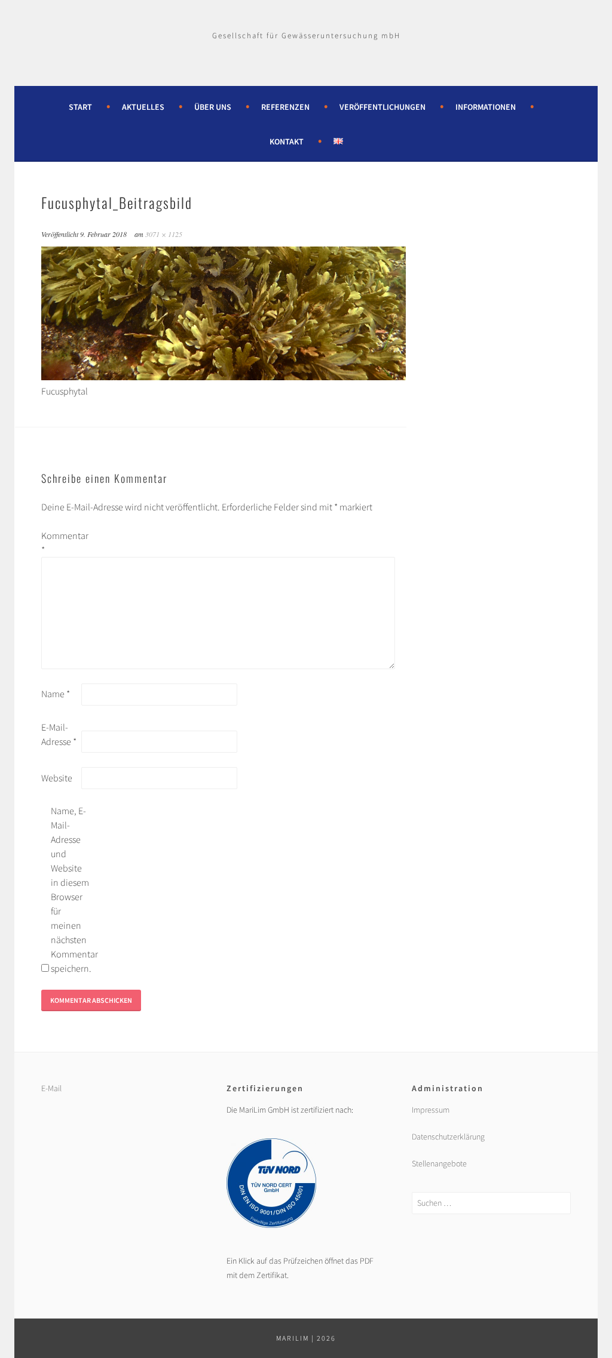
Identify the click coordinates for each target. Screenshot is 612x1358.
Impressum (430, 1109)
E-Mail (51, 1088)
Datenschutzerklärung (448, 1136)
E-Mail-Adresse (58, 734)
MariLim (292, 1338)
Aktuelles (143, 106)
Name (55, 694)
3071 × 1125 (163, 234)
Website (56, 778)
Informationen (485, 106)
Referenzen (285, 106)
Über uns (212, 106)
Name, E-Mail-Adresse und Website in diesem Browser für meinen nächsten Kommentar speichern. (70, 889)
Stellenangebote (439, 1163)
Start (80, 106)
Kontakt (287, 141)
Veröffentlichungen (382, 106)
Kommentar (60, 542)
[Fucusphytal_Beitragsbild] (223, 377)
